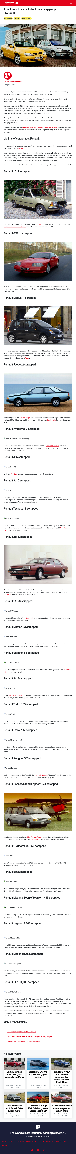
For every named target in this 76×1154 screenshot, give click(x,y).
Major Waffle (8, 18)
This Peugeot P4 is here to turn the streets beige (23, 1041)
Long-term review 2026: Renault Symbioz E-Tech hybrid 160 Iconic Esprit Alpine (62, 1077)
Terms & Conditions (46, 1141)
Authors (11, 1141)
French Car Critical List (17, 695)
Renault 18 (40, 224)
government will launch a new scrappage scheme (39, 127)
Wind (27, 358)
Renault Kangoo (42, 775)
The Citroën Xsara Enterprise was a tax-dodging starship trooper (29, 1036)
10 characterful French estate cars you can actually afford (62, 1108)
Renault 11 (30, 618)
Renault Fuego (24, 418)
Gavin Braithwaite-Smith (13, 81)
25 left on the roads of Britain (15, 227)
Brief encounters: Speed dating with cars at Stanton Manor (14, 1074)
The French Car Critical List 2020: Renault (21, 1032)
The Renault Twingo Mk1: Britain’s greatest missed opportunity (38, 1108)
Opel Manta (51, 420)
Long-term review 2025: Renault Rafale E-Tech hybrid (14, 1108)
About (4, 1141)
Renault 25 (7, 595)
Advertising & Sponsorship (27, 1141)
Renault (17, 18)
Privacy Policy (61, 1141)
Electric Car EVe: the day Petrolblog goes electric (38, 1074)
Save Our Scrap (26, 18)
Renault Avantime (52, 446)
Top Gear (14, 474)
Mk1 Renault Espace (34, 837)
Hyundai (35, 839)
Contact (4, 1145)
